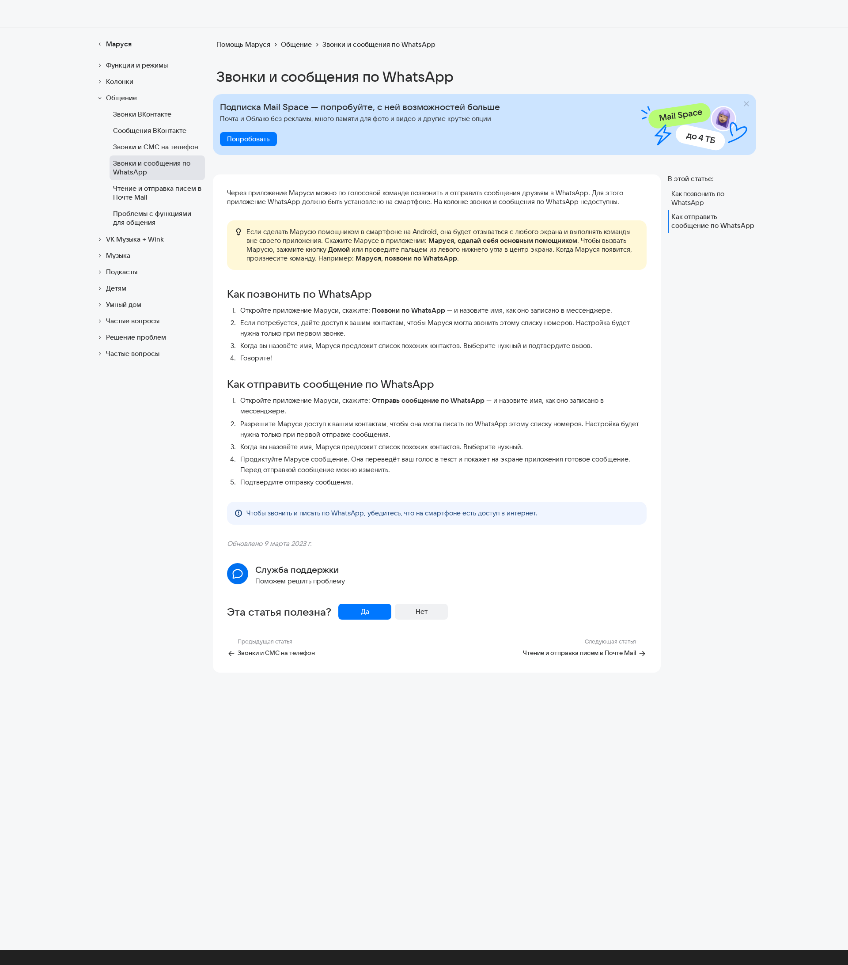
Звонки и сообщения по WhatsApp (151, 167)
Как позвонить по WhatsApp (697, 198)
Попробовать (248, 139)
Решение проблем (136, 337)
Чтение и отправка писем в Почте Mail (157, 192)
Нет (422, 611)
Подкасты (121, 272)
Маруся (119, 44)
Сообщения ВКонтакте (149, 130)
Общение (121, 98)
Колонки (119, 81)
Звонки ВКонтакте (142, 114)
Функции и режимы (137, 65)
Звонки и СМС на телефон (155, 147)
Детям (116, 288)
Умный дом (123, 304)
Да (365, 611)
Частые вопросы (132, 321)
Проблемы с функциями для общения (152, 218)
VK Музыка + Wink (135, 239)
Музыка (118, 255)
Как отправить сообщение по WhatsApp (712, 221)
